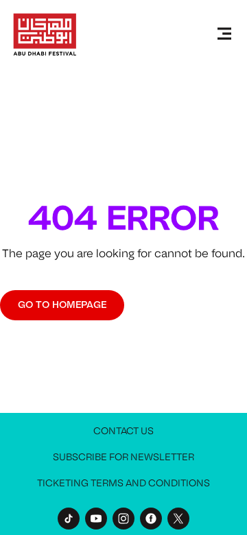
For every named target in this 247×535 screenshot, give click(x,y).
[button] (224, 35)
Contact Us (123, 431)
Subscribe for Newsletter (123, 457)
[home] (45, 34)
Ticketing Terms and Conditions (123, 483)
